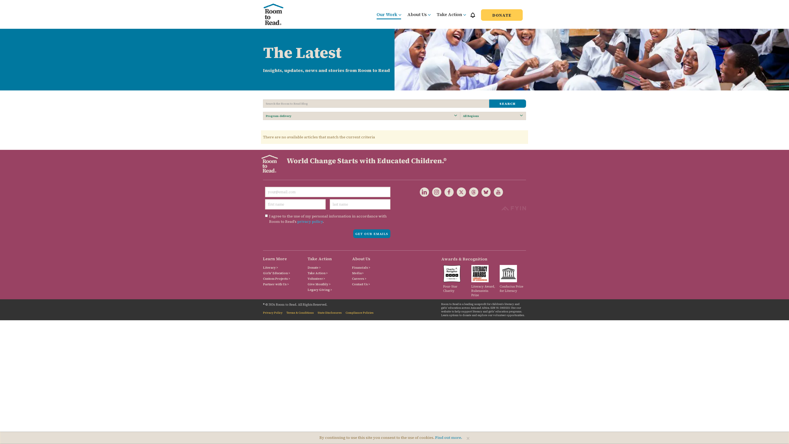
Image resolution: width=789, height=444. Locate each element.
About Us (417, 14)
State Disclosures (330, 312)
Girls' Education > (276, 273)
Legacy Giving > (320, 290)
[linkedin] (424, 192)
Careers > (359, 278)
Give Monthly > (319, 284)
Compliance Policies (360, 312)
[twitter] (460, 192)
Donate (501, 15)
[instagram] (435, 192)
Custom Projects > (276, 278)
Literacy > (270, 267)
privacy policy (310, 221)
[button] (473, 17)
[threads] (472, 192)
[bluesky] (484, 192)
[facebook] (447, 192)
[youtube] (497, 192)
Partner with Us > (276, 284)
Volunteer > (316, 278)
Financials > (361, 267)
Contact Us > (361, 284)
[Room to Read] (277, 14)
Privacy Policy (273, 312)
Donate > (314, 267)
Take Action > (318, 273)
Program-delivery (278, 116)
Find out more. (448, 437)
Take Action (449, 14)
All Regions (471, 116)
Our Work (387, 14)
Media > (358, 273)
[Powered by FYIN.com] (513, 207)
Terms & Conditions (300, 312)
